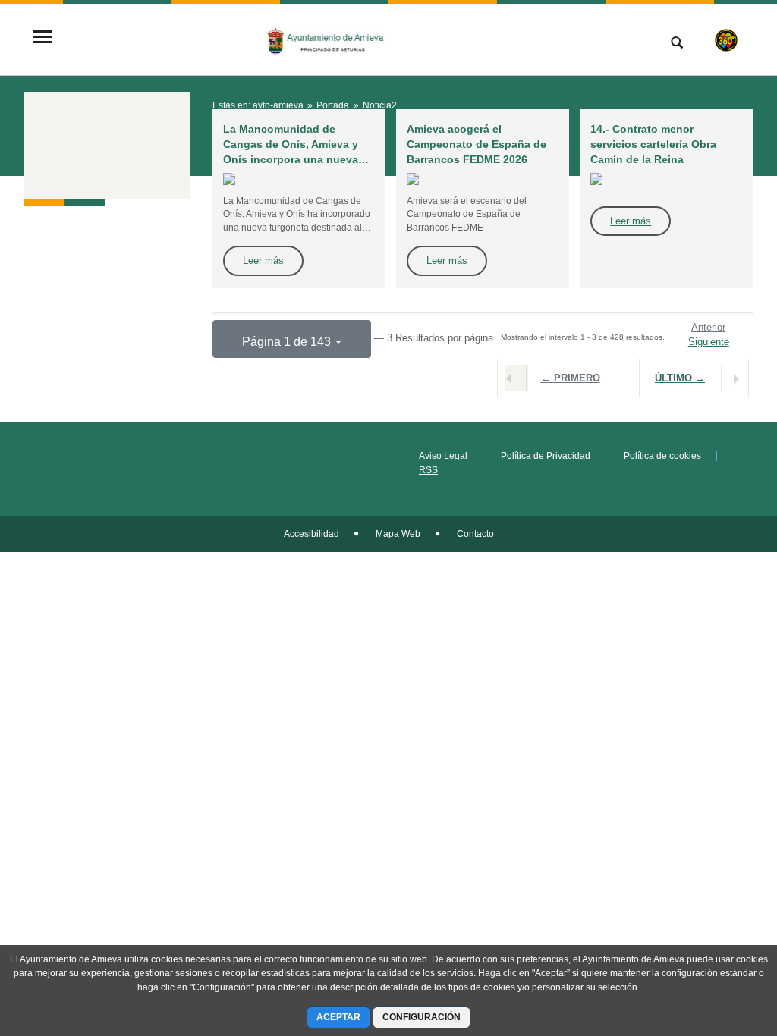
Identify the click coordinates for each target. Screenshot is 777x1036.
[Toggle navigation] (42, 38)
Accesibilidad (311, 534)
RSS (428, 470)
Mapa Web (396, 534)
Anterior (708, 327)
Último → (680, 378)
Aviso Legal (443, 456)
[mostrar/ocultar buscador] (677, 44)
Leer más (263, 260)
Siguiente (708, 341)
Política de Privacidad (544, 456)
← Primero (570, 378)
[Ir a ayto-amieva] (325, 38)
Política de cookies (661, 456)
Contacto (474, 534)
